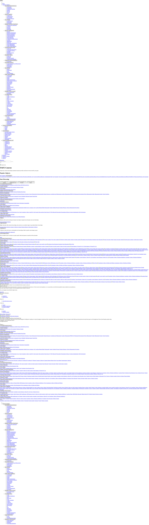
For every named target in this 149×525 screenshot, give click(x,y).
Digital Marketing (10, 121)
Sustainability (9, 66)
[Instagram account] (14, 316)
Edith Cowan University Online (114, 269)
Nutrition (8, 86)
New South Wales (8, 133)
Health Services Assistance (12, 80)
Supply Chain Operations (11, 46)
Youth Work (9, 53)
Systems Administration (11, 113)
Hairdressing (9, 70)
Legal (8, 116)
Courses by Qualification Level (8, 140)
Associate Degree (8, 147)
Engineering (9, 61)
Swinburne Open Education (97, 239)
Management (9, 41)
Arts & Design (7, 19)
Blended (6, 126)
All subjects (4, 296)
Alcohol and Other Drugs (11, 49)
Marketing (9, 123)
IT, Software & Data (8, 94)
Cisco (8, 99)
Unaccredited (7, 154)
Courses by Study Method (7, 125)
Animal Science (10, 16)
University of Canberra (70, 269)
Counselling (9, 76)
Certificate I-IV (2, 228)
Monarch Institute (23, 239)
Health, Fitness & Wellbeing (9, 74)
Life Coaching (9, 81)
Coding (8, 102)
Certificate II (7, 141)
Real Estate (9, 29)
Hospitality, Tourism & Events (10, 91)
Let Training (112, 248)
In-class (6, 127)
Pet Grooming (9, 17)
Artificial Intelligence (11, 96)
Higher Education (3, 223)
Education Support (10, 58)
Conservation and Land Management (14, 63)
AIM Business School (82, 248)
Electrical (8, 27)
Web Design (13, 189)
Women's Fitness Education (43, 271)
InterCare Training (112, 255)
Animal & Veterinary (8, 14)
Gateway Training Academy (74, 250)
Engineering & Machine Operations (11, 60)
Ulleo (38, 241)
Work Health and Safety (11, 118)
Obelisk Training (44, 251)
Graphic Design (10, 20)
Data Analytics (9, 105)
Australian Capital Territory (10, 131)
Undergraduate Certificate (9, 148)
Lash (8, 71)
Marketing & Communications (10, 120)
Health (8, 78)
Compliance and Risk (11, 9)
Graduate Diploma (21, 227)
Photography (9, 21)
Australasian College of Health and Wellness (122, 262)
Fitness (8, 77)
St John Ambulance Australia (30, 249)
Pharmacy (9, 88)
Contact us (4, 157)
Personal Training (10, 87)
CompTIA (9, 103)
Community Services (11, 50)
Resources (4, 155)
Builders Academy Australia (43, 246)
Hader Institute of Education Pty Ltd (51, 250)
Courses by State (6, 130)
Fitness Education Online (22, 271)
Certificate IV (7, 143)
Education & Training (4, 197)
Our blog (4, 311)
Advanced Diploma (8, 146)
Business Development (11, 33)
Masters (6, 153)
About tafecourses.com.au (7, 301)
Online (6, 128)
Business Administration (11, 32)
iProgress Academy (66, 277)
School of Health (85, 254)
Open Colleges (9, 239)
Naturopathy (9, 83)
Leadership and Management (12, 39)
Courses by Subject (5, 4)
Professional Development (12, 43)
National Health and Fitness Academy (121, 250)
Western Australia (8, 138)
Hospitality (9, 93)
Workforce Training (6, 156)
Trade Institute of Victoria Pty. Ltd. (90, 246)
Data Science (9, 106)
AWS (8, 97)
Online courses (5, 297)
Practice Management (11, 89)
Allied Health (9, 75)
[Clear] (11, 161)
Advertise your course (6, 306)
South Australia (7, 135)
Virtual (6, 129)
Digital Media (9, 122)
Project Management (11, 44)
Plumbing (9, 28)
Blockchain (9, 98)
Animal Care (9, 15)
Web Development (10, 114)
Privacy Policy (2, 314)
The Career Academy (55, 239)
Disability (9, 51)
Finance (8, 10)
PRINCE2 (9, 42)
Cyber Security (10, 104)
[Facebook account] (4, 316)
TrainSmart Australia (71, 254)
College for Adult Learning (75, 239)
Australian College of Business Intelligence (95, 249)
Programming (9, 111)
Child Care (9, 56)
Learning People (113, 249)
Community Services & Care (10, 47)
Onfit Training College (46, 269)
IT (7, 107)
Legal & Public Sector (8, 115)
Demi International (41, 265)
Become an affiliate (5, 307)
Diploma (6, 145)
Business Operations (10, 34)
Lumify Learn (44, 244)
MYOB (8, 11)
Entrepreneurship (10, 36)
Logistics (8, 40)
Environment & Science (9, 62)
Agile (8, 95)
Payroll (8, 12)
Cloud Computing (10, 100)
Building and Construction (12, 25)
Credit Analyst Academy (138, 239)
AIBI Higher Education (94, 250)
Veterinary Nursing (10, 18)
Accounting (9, 6)
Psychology (9, 90)
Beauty (8, 69)
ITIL (8, 108)
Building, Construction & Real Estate (11, 24)
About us (4, 158)
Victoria (6, 137)
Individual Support (10, 52)
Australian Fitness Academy (38, 268)
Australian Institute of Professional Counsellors (61, 270)
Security (8, 117)
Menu (1, 0)
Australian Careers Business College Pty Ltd (61, 249)
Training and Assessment (11, 59)
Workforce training (5, 312)
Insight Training (10, 249)
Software (8, 112)
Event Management (10, 92)
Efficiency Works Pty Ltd (82, 251)
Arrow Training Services (46, 255)
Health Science (10, 64)
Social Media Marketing (11, 124)
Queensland (7, 139)
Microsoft (9, 109)
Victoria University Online (118, 239)
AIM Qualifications (38, 239)
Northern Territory (8, 134)
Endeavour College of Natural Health (34, 262)
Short (6, 144)
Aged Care (9, 48)
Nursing (8, 84)
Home (3, 3)
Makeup (8, 72)
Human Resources (10, 37)
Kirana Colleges (55, 254)
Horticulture (9, 65)
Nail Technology (10, 73)
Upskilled (19, 244)
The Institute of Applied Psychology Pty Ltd (25, 251)
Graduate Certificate (8, 150)
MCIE (44, 254)
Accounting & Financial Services (10, 5)
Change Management (11, 35)
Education (9, 57)
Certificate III (7, 142)
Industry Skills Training (49, 248)
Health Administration (11, 79)
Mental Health (9, 82)
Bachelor (6, 149)
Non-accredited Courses (4, 233)
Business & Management (9, 30)
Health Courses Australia (117, 254)
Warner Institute (126, 255)
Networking (9, 110)
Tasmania (6, 136)
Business (8, 31)
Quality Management (11, 45)
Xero (8, 13)
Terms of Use (8, 314)
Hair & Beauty (2, 204)
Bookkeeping (9, 8)
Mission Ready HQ (140, 250)
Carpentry (9, 26)
